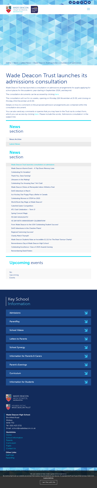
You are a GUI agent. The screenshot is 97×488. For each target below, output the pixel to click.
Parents (9, 440)
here (57, 94)
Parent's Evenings (18, 364)
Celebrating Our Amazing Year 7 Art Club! (27, 183)
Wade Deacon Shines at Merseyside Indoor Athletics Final (33, 187)
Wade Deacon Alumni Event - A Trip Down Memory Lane (32, 168)
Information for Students (22, 382)
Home (8, 63)
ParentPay (15, 321)
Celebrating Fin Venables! (20, 172)
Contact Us (11, 448)
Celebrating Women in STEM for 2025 (25, 198)
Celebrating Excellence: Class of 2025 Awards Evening (32, 247)
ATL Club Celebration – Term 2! (23, 209)
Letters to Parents (18, 339)
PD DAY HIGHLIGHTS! (19, 217)
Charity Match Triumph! (20, 236)
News (16, 63)
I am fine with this (48, 482)
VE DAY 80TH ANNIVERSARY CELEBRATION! (28, 221)
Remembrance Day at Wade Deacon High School (30, 243)
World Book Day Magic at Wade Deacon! (26, 202)
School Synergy (17, 347)
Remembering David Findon (21, 251)
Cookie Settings (48, 478)
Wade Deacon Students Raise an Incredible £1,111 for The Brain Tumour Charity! (41, 239)
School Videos (17, 330)
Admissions (15, 313)
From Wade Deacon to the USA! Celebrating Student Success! (34, 224)
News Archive (15, 139)
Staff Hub (10, 455)
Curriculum (15, 373)
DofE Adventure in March (20, 191)
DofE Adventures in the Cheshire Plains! (26, 228)
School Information (14, 437)
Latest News (26, 63)
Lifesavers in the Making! (20, 179)
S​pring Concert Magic (19, 213)
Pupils (8, 446)
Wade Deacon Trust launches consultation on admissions (32, 165)
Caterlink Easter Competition (22, 206)
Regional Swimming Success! (22, 232)
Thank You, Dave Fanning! (21, 176)
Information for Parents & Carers (26, 356)
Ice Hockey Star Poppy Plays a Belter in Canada (29, 194)
